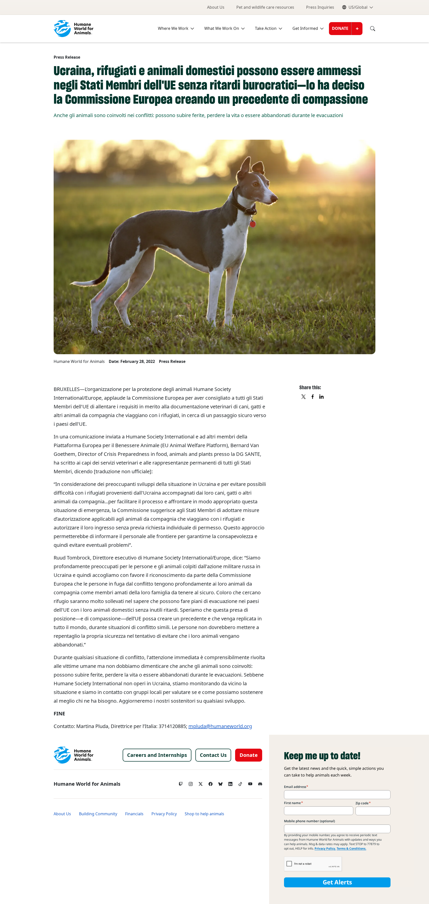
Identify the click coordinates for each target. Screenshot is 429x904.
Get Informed (305, 28)
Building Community (98, 814)
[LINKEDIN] (321, 397)
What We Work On (221, 28)
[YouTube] (250, 783)
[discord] (260, 783)
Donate (340, 28)
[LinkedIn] (230, 783)
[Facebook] (211, 783)
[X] (304, 397)
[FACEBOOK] (313, 397)
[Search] (368, 28)
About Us (215, 7)
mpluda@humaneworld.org (220, 726)
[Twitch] (181, 783)
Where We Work (173, 28)
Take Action (266, 28)
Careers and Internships (157, 755)
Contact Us (213, 755)
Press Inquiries (320, 7)
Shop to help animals (204, 814)
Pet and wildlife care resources (265, 7)
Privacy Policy (164, 814)
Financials (134, 814)
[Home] (73, 755)
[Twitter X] (201, 783)
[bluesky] (220, 783)
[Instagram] (191, 783)
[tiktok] (240, 783)
